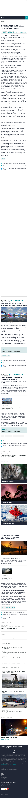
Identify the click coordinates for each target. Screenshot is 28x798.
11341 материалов (5, 739)
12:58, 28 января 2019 (5, 22)
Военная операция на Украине (16, 300)
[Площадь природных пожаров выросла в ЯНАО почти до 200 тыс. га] (7, 573)
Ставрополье (16, 436)
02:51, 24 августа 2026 (5, 301)
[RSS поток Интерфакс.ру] (8, 785)
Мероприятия (10, 747)
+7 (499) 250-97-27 (13, 764)
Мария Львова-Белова (13, 215)
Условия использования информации (8, 791)
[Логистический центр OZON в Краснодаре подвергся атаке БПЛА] (7, 403)
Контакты (2, 746)
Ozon (9, 355)
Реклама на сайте (4, 747)
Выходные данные (4, 793)
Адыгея (22, 436)
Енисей (13, 607)
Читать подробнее (12, 408)
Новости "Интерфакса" (4, 778)
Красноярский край (5, 607)
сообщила (3, 190)
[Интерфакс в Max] (9, 785)
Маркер (2, 774)
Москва (3, 21)
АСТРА (2, 775)
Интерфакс (14, 18)
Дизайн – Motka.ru (4, 794)
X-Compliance (3, 772)
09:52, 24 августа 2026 (5, 178)
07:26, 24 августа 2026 (5, 375)
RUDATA (2, 781)
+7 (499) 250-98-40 (4, 764)
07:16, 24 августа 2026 (5, 533)
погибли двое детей (14, 207)
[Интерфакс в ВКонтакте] (6, 785)
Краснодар (3, 215)
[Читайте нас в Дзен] (2, 785)
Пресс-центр (15, 746)
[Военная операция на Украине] (14, 735)
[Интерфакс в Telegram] (4, 785)
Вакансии (20, 746)
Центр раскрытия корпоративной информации (8, 782)
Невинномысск (8, 436)
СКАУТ (2, 773)
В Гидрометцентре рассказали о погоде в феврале (14, 32)
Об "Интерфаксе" (8, 746)
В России (3, 177)
